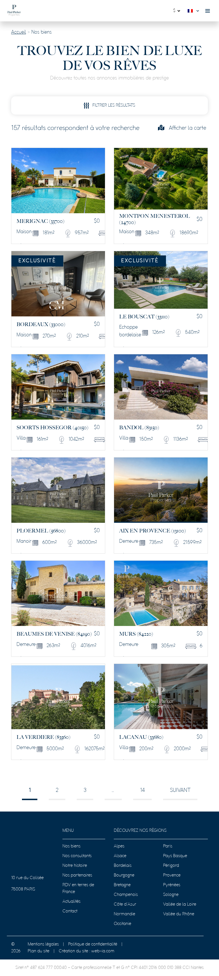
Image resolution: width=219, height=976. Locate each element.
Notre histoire (74, 865)
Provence (172, 875)
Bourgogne (124, 875)
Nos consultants (77, 856)
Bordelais (122, 865)
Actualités (71, 901)
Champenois (126, 894)
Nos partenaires (77, 875)
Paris (167, 846)
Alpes (119, 846)
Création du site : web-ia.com (86, 951)
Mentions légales (43, 944)
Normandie (124, 914)
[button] (195, 11)
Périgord (171, 865)
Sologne (171, 894)
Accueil (18, 32)
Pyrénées (171, 885)
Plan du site (38, 951)
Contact (69, 911)
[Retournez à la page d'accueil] (14, 10)
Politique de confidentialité (92, 944)
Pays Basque (175, 856)
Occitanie (122, 924)
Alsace (120, 856)
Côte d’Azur (125, 904)
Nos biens (71, 846)
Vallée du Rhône (178, 914)
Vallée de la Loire (179, 904)
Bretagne (122, 885)
